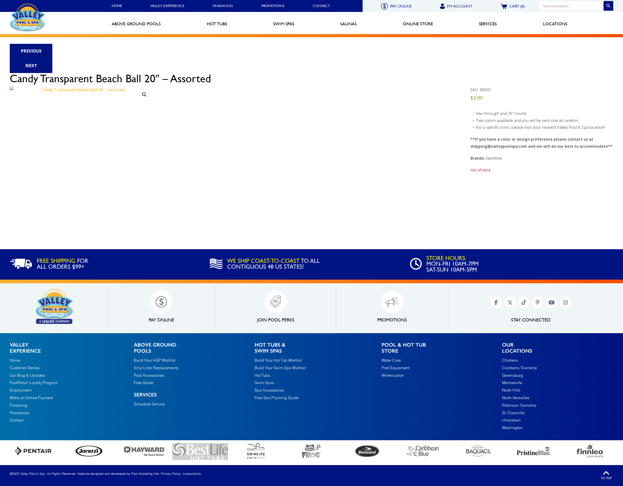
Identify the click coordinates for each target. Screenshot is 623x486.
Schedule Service (149, 404)
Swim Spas (264, 383)
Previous (31, 51)
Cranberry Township (519, 368)
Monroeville (512, 383)
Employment (20, 391)
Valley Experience (167, 6)
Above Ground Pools (155, 348)
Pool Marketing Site (145, 474)
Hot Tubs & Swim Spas (270, 348)
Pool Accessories (149, 376)
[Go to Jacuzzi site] (89, 451)
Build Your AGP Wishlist (154, 361)
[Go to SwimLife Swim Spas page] (256, 451)
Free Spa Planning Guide (277, 398)
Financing (223, 6)
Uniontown (511, 420)
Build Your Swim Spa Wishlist (280, 368)
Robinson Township (519, 405)
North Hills (511, 390)
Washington (512, 428)
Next (31, 65)
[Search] (608, 6)
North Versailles (515, 398)
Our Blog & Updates (27, 376)
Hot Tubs (262, 376)
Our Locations (517, 348)
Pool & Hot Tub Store (404, 348)
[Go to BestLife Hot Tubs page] (200, 451)
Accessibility (192, 474)
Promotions (272, 6)
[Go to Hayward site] (144, 451)
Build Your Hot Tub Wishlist (278, 361)
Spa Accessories (269, 391)
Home (117, 6)
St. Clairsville (513, 413)
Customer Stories (24, 368)
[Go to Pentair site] (33, 451)
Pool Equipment (395, 368)
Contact (321, 6)
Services (145, 395)
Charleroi (510, 360)
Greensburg (512, 375)
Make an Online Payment (31, 398)
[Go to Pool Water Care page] (311, 451)
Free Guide (143, 383)
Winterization (393, 376)
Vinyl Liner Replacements (156, 368)
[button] (144, 94)
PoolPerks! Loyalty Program (34, 383)
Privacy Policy (171, 474)
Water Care (391, 361)
